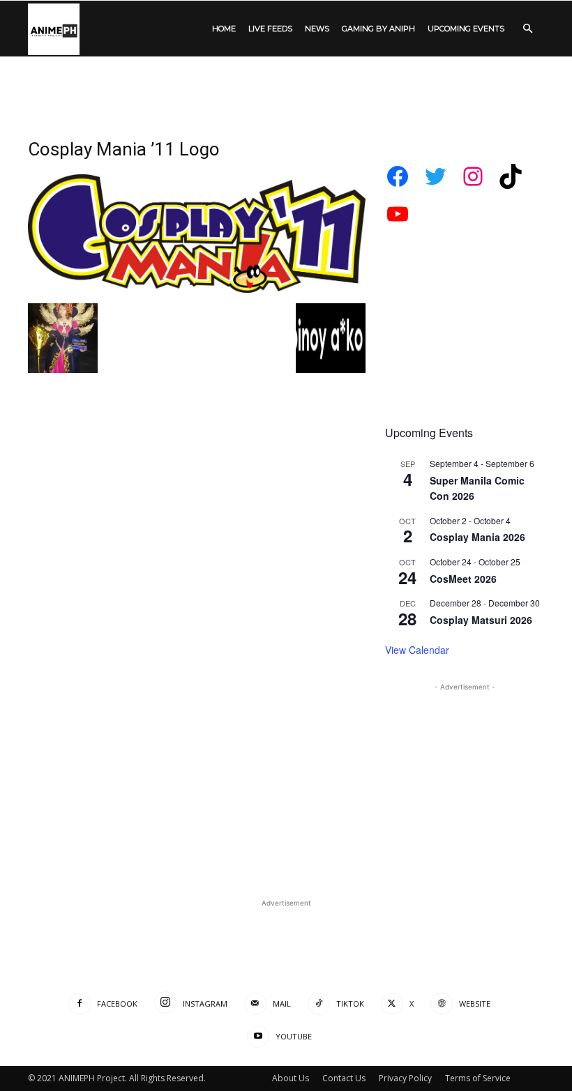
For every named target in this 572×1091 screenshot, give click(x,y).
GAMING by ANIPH (378, 28)
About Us (290, 1078)
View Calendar (417, 650)
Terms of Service (478, 1078)
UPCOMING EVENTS (466, 28)
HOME (224, 28)
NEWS (317, 28)
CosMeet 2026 (463, 579)
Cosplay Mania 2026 (477, 537)
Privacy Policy (405, 1078)
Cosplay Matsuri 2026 (481, 620)
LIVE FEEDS (270, 28)
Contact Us (344, 1078)
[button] (527, 29)
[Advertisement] (286, 87)
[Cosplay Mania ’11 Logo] (197, 289)
